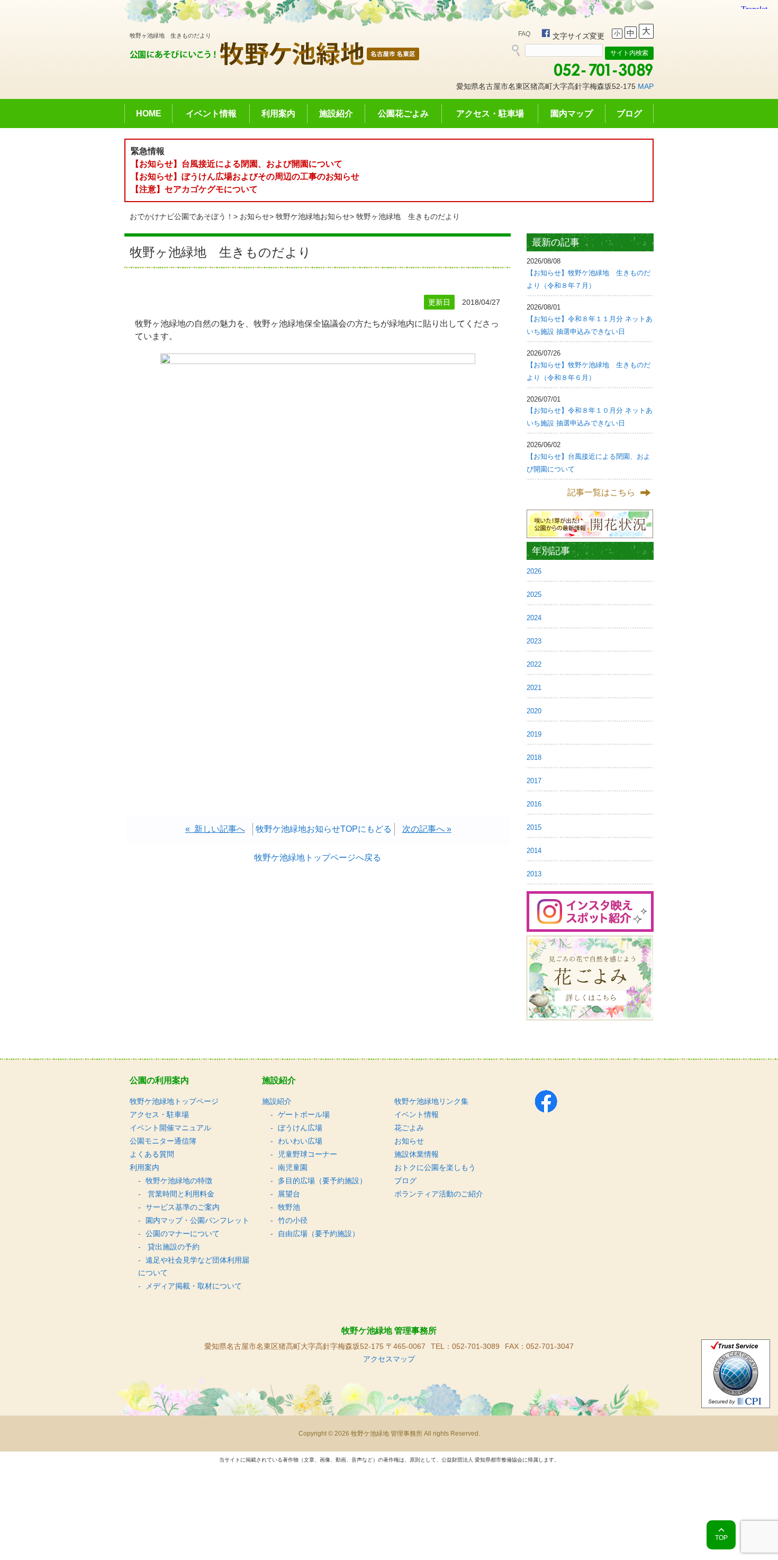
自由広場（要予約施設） (318, 1233)
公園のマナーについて (183, 1233)
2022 (534, 664)
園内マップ (571, 113)
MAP (646, 86)
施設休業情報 (416, 1154)
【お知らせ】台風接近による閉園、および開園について (236, 163)
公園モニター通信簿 (163, 1141)
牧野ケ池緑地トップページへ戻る (317, 857)
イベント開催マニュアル (170, 1127)
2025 (534, 594)
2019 (534, 734)
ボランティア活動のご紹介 (438, 1194)
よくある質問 (152, 1154)
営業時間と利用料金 (180, 1194)
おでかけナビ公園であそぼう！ (181, 216)
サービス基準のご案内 (183, 1207)
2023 (534, 641)
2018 (534, 757)
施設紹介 (336, 113)
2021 (534, 688)
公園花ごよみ (403, 113)
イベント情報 (211, 113)
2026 (534, 571)
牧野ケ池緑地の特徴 (179, 1180)
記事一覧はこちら (601, 492)
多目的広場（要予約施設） (322, 1180)
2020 (534, 711)
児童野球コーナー (307, 1154)
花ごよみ (409, 1127)
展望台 (289, 1194)
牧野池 (289, 1207)
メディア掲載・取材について (194, 1286)
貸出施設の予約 (173, 1246)
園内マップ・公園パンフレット (197, 1220)
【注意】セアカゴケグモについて (194, 189)
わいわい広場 (300, 1141)
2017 (534, 781)
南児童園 (292, 1167)
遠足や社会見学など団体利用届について (193, 1266)
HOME (148, 113)
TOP (721, 1537)
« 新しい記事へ (215, 828)
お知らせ (254, 216)
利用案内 (278, 113)
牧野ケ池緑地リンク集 (431, 1101)
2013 (534, 874)
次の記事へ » (426, 828)
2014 (534, 851)
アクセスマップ (389, 1359)
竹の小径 (292, 1220)
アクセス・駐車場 (490, 113)
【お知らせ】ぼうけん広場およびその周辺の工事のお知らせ (245, 176)
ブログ (629, 113)
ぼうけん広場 (300, 1127)
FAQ (524, 34)
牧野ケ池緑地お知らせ (313, 216)
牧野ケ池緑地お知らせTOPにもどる (324, 828)
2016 (534, 804)
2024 (534, 618)
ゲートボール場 (304, 1114)
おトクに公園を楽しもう (435, 1167)
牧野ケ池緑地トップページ (174, 1101)
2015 (534, 827)
